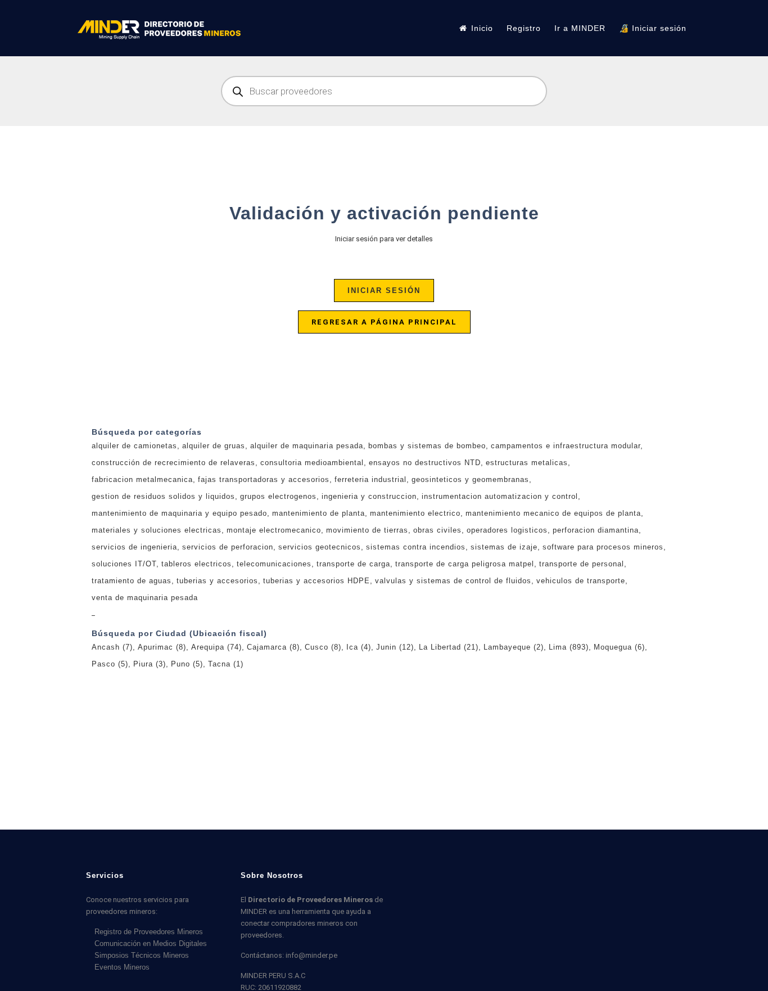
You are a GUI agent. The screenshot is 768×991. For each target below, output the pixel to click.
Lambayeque (514, 647)
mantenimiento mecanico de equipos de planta (553, 513)
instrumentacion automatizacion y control (500, 496)
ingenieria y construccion (369, 496)
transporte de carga (353, 564)
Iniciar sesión (384, 290)
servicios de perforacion (227, 547)
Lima (569, 647)
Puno (187, 664)
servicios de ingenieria (134, 547)
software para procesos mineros (603, 547)
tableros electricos (196, 564)
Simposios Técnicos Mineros (141, 955)
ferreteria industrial (370, 479)
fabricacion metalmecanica (142, 479)
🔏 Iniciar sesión (652, 28)
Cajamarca (273, 647)
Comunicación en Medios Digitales (150, 943)
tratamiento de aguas (131, 580)
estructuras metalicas (527, 462)
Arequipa (216, 647)
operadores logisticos (507, 530)
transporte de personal (581, 564)
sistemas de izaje (504, 547)
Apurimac (162, 647)
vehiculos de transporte (580, 580)
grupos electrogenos (278, 496)
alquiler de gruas (213, 446)
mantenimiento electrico (415, 513)
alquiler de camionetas (134, 446)
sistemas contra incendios (416, 547)
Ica (358, 647)
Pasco (110, 664)
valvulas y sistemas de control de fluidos (453, 580)
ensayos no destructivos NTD (425, 462)
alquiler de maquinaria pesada (306, 446)
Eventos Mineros (122, 967)
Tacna (225, 664)
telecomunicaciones (274, 564)
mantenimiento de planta (318, 513)
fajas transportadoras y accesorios (263, 479)
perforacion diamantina (596, 530)
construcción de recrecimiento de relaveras (173, 462)
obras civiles (437, 530)
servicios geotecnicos (319, 547)
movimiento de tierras (367, 530)
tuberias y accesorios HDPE (316, 580)
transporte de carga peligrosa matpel (464, 564)
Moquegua (619, 647)
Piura (149, 664)
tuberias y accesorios (217, 580)
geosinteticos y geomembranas (470, 479)
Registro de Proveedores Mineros (148, 931)
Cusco (323, 647)
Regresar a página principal (384, 322)
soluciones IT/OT (124, 564)
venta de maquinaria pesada (145, 597)
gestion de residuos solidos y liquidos (163, 496)
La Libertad (448, 647)
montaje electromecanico (274, 530)
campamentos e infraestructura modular (565, 446)
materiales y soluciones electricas (157, 530)
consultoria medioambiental (312, 462)
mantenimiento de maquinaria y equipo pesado (179, 513)
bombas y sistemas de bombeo (427, 446)
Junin (395, 647)
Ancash (112, 647)
